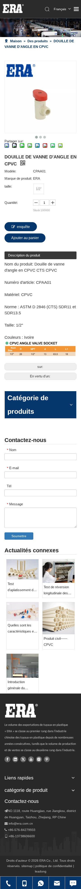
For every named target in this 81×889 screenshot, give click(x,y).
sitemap (27, 866)
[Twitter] (23, 759)
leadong (40, 871)
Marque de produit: (18, 178)
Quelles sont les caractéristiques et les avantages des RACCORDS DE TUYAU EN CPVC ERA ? (21, 628)
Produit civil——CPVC (55, 642)
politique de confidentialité (53, 866)
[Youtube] (31, 759)
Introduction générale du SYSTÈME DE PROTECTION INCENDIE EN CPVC (19, 685)
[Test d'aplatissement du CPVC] (22, 569)
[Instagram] (39, 759)
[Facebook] (7, 759)
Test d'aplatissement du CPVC (21, 587)
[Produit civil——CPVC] (58, 618)
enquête (23, 227)
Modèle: (10, 171)
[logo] (21, 711)
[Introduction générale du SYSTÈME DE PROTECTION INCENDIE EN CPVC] (22, 666)
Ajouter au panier (25, 238)
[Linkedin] (15, 759)
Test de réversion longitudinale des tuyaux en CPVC (56, 590)
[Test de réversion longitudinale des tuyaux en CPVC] (58, 571)
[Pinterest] (47, 759)
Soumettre (18, 536)
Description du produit (24, 255)
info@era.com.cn (21, 823)
